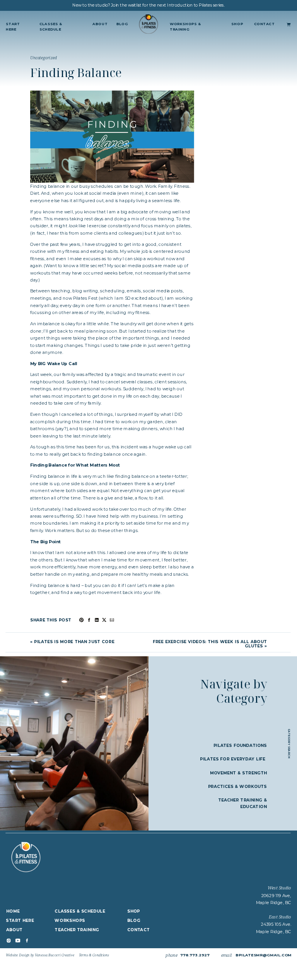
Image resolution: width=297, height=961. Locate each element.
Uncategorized (43, 57)
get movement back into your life (124, 592)
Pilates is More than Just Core (74, 641)
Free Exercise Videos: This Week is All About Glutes (210, 643)
